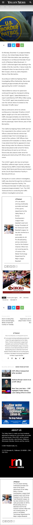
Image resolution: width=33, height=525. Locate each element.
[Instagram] (12, 358)
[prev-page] (3, 397)
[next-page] (6, 397)
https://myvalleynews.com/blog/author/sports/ (16, 335)
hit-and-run (5, 299)
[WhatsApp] (22, 45)
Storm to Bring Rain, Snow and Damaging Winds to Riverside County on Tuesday (8, 321)
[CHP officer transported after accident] (6, 373)
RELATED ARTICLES (8, 367)
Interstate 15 (13, 299)
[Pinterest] (18, 45)
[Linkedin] (16, 358)
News (7, 7)
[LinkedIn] (13, 267)
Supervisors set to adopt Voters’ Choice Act (24, 320)
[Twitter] (13, 45)
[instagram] (16, 267)
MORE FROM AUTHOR (22, 367)
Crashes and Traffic (15, 7)
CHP (21, 297)
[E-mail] (5, 267)
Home (2, 7)
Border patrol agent (12, 297)
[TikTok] (20, 358)
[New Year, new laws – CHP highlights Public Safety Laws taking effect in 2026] (6, 390)
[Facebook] (9, 45)
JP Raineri (16, 333)
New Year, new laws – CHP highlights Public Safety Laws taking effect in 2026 (21, 391)
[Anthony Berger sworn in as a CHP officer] (6, 384)
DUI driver (26, 297)
